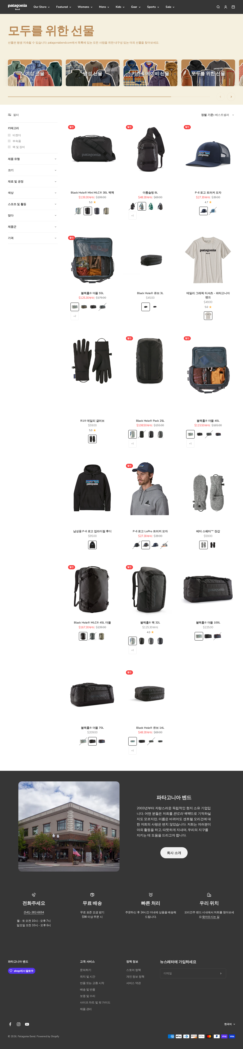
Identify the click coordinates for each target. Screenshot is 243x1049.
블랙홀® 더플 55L (92, 293)
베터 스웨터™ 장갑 (208, 531)
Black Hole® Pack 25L (150, 421)
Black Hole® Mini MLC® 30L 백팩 (92, 193)
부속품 (17, 141)
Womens (83, 7)
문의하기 (85, 970)
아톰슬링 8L (150, 193)
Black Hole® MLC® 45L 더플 (92, 622)
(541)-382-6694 (34, 912)
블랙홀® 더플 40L (208, 421)
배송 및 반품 (87, 990)
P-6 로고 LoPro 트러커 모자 (150, 531)
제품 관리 (86, 1009)
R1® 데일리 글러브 (92, 421)
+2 (74, 316)
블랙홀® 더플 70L (92, 728)
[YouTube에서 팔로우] (27, 1024)
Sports (151, 7)
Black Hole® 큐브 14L (150, 728)
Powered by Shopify (48, 1036)
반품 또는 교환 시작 (92, 983)
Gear (134, 7)
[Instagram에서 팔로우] (18, 1024)
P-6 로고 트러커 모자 (208, 193)
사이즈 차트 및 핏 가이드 (95, 1002)
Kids (118, 7)
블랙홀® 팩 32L (150, 622)
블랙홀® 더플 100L (208, 622)
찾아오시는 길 (211, 917)
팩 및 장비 (19, 147)
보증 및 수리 (87, 996)
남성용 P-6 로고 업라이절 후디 (92, 531)
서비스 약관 (133, 983)
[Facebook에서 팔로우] (10, 1024)
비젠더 (17, 135)
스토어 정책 (133, 970)
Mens (102, 7)
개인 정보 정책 (135, 977)
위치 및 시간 (87, 977)
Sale (168, 7)
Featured (62, 7)
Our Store (40, 7)
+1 (132, 215)
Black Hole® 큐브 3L (150, 293)
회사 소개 (174, 853)
